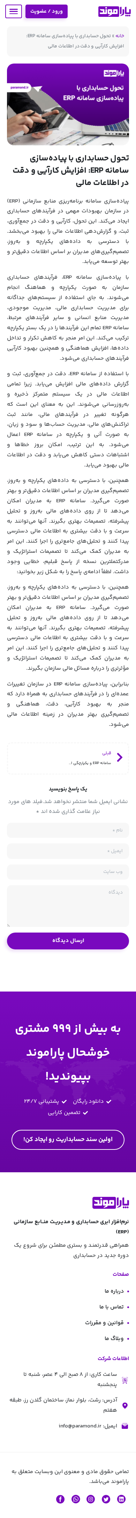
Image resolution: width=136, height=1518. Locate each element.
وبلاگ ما (114, 1338)
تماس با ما (111, 1307)
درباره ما (114, 1291)
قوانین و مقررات (104, 1323)
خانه (119, 36)
